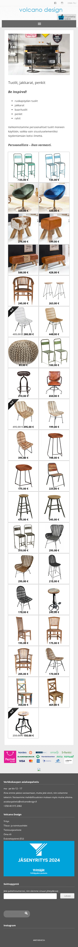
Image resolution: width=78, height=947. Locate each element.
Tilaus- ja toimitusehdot (15, 825)
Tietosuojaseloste (12, 829)
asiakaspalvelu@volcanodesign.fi (20, 801)
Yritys (6, 821)
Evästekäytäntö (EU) (14, 838)
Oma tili (72, 3)
